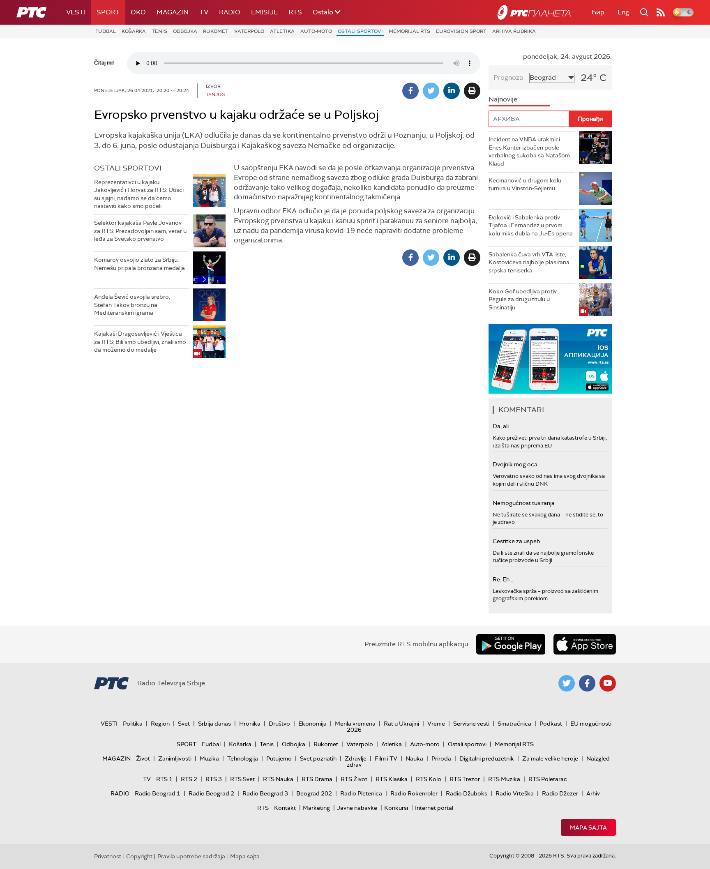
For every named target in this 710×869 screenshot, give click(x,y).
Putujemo (279, 758)
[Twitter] (431, 91)
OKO (138, 12)
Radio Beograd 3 (265, 793)
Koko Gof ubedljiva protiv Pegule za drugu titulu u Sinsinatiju (523, 299)
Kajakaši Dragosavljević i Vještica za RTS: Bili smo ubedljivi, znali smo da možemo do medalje (140, 341)
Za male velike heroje (550, 758)
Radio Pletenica (361, 793)
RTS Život (354, 779)
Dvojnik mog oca (515, 464)
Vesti (76, 12)
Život (143, 758)
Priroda (441, 758)
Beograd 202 (314, 793)
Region (160, 723)
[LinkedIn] (451, 91)
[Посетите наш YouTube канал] (607, 683)
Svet (184, 723)
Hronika (249, 723)
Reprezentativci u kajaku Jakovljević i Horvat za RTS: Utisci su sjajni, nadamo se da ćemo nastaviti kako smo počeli (139, 194)
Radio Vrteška (515, 793)
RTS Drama (317, 779)
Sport (108, 12)
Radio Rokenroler (414, 793)
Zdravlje (356, 758)
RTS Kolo (428, 779)
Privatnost (107, 856)
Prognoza (508, 77)
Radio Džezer (560, 793)
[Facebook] (410, 91)
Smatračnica (514, 723)
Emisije (264, 12)
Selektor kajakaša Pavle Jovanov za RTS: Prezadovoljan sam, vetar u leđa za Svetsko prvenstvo (140, 230)
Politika (133, 723)
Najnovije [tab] (503, 99)
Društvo (279, 723)
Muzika (209, 758)
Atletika (282, 31)
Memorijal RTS (409, 31)
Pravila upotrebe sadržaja (191, 856)
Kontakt (285, 807)
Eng (623, 12)
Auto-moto (316, 31)
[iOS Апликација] (550, 359)
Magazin (173, 12)
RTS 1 (164, 779)
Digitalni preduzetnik (486, 758)
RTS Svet (242, 779)
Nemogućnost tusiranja (524, 503)
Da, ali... (502, 426)
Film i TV (386, 758)
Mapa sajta (588, 827)
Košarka (134, 31)
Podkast (550, 723)
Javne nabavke (357, 807)
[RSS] (660, 12)
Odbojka (185, 31)
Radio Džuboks (466, 793)
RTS (295, 12)
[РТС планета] (534, 12)
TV (203, 12)
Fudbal (105, 31)
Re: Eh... (503, 579)
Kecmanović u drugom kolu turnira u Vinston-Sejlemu (525, 184)
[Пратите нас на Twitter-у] (566, 683)
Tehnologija (242, 758)
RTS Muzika (504, 779)
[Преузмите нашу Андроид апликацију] (510, 644)
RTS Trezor (465, 779)
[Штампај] (472, 91)
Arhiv (593, 793)
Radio (229, 12)
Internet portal (434, 807)
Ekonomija (312, 723)
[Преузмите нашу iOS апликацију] (584, 644)
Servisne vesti (471, 723)
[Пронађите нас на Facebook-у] (587, 683)
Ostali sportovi (360, 31)
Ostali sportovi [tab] (127, 168)
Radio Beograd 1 (157, 793)
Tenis (159, 31)
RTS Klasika (392, 779)
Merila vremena (355, 723)
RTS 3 (213, 779)
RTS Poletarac (547, 779)
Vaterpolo (249, 31)
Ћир (597, 12)
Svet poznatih (318, 758)
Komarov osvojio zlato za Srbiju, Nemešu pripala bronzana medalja (139, 264)
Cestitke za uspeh (516, 541)
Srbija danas (214, 723)
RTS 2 (189, 779)
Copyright (139, 856)
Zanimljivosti (174, 758)
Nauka (414, 758)
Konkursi (396, 807)
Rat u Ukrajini (401, 723)
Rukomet (215, 31)
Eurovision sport (461, 31)
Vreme (436, 723)
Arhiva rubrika (514, 31)
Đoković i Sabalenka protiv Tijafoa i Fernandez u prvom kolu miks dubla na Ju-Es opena (531, 225)
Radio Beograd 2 (211, 793)
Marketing (316, 807)
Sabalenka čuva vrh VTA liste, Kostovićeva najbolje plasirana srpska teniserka (529, 262)
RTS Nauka (278, 779)
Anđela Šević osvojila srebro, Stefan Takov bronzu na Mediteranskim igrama (132, 304)
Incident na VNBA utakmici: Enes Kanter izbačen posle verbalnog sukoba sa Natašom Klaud (529, 151)
